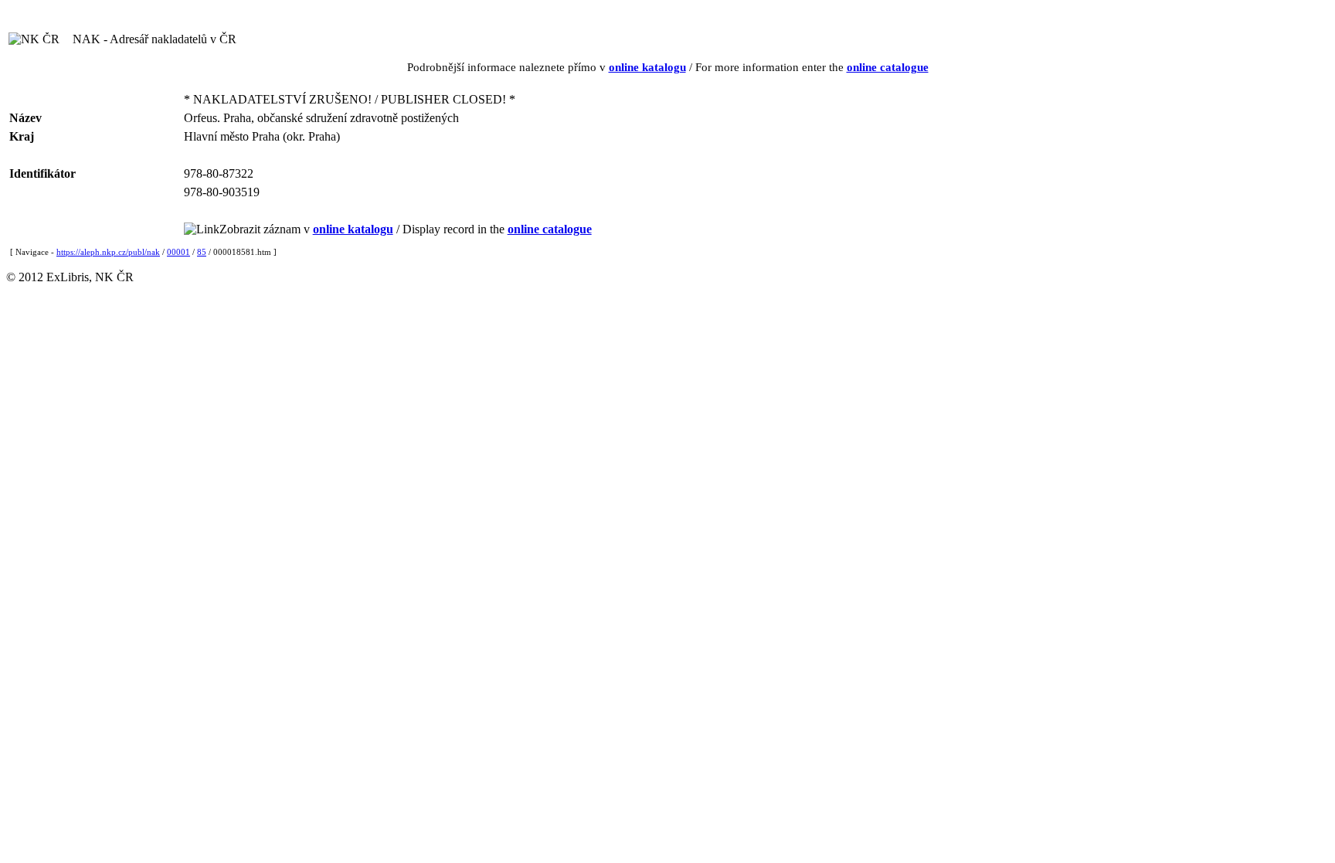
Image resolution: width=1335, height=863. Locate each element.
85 (201, 252)
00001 (178, 252)
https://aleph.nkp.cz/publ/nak (108, 252)
